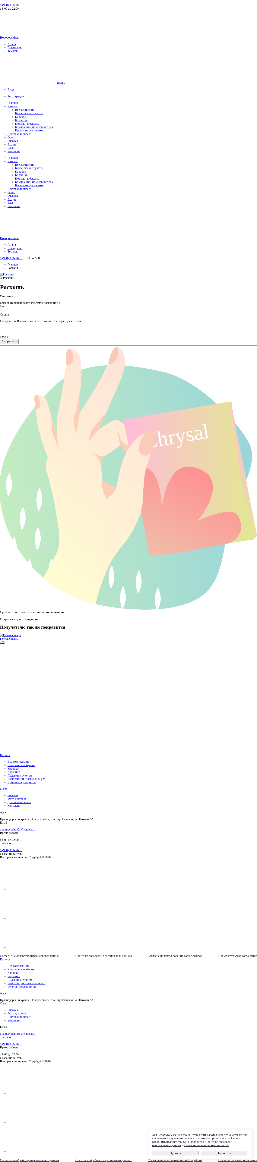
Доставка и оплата (19, 134)
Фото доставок (17, 798)
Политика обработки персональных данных (103, 955)
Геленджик (15, 47)
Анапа (12, 44)
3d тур (12, 144)
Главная (13, 102)
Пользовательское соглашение (237, 955)
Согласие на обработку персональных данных (29, 955)
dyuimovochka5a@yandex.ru (17, 829)
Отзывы (13, 141)
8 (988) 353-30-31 (11, 5)
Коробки (20, 116)
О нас (11, 137)
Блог (11, 147)
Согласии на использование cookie (206, 1145)
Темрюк (13, 50)
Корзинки (21, 120)
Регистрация (16, 96)
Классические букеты (29, 113)
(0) (60, 83)
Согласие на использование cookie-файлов (175, 955)
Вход (11, 89)
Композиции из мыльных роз (34, 127)
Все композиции (25, 109)
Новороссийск (9, 37)
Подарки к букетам (27, 123)
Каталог (13, 106)
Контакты (14, 151)
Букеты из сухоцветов (29, 130)
